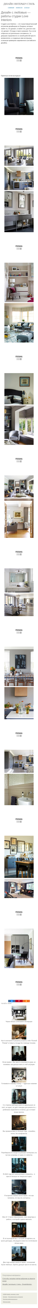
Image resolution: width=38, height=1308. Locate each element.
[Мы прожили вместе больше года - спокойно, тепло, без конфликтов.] (19, 1129)
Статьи (26, 7)
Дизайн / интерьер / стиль (18, 3)
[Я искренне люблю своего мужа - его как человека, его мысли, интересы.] (19, 1193)
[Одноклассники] (26, 1001)
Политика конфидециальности (10, 1299)
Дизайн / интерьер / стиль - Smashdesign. (17, 1284)
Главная (11, 7)
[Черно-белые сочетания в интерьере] (19, 1019)
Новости (19, 7)
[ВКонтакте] (11, 1001)
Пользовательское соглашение (15, 1296)
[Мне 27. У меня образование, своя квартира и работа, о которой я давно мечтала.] (19, 1214)
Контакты (5, 1296)
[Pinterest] (19, 1001)
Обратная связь (6, 1301)
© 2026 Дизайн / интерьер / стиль (11, 1294)
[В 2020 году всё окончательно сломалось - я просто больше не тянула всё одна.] (19, 1172)
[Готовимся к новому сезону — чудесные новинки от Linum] (19, 1081)
